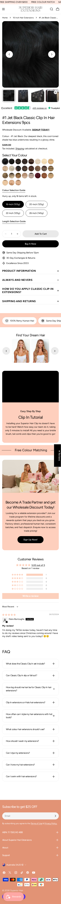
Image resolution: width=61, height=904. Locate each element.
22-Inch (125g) (13, 213)
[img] (9, 614)
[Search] (51, 9)
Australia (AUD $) (14, 864)
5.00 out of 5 (38, 565)
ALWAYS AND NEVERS (17, 280)
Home (5, 17)
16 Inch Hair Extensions (23, 17)
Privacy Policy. (50, 823)
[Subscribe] (55, 816)
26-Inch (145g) (36, 213)
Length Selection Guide (14, 221)
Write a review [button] (30, 596)
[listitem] (5, 161)
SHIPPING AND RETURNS (19, 301)
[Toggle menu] (3, 9)
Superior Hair (16, 890)
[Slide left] (9, 54)
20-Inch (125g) (36, 204)
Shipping (19, 148)
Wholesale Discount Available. (25, 129)
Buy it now (30, 244)
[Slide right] (51, 54)
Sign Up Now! (30, 539)
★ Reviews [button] (59, 455)
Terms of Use (36, 823)
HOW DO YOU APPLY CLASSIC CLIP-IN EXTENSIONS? (27, 290)
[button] (18, 575)
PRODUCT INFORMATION (19, 270)
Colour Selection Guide (13, 190)
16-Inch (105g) (13, 204)
